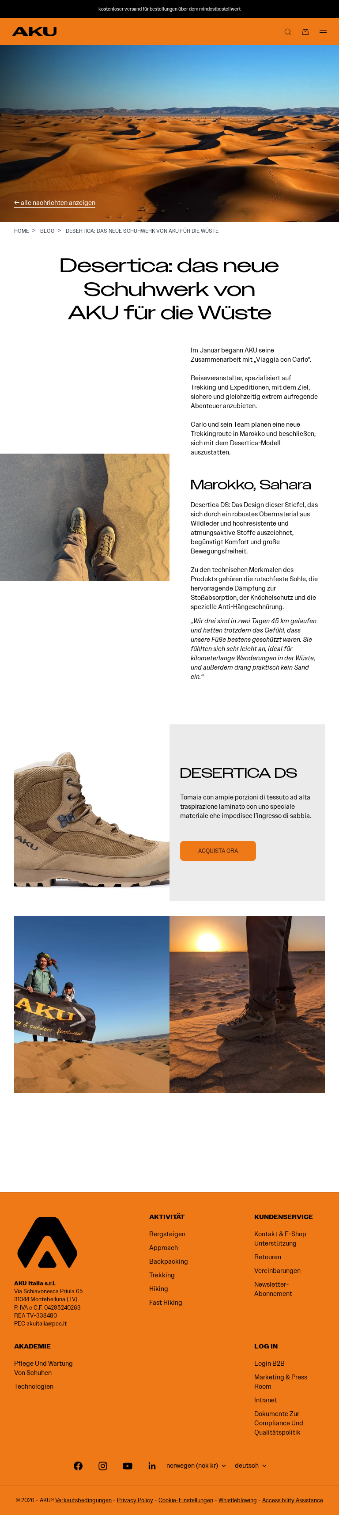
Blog (47, 230)
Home (21, 230)
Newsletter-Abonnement (273, 1289)
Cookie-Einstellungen (185, 1500)
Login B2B (269, 1363)
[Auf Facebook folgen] (78, 1466)
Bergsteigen (167, 1234)
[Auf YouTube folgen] (127, 1466)
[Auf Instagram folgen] (103, 1466)
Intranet (265, 1400)
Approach (163, 1248)
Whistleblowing (237, 1500)
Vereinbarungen (277, 1271)
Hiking (158, 1289)
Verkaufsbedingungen (83, 1500)
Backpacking (168, 1261)
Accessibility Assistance (292, 1500)
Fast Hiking (165, 1303)
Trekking (162, 1275)
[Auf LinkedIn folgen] (152, 1466)
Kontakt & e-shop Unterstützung (280, 1238)
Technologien (33, 1386)
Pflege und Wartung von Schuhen (43, 1368)
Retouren (267, 1257)
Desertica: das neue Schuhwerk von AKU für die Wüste (142, 230)
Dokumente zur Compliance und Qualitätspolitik (278, 1423)
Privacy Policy (135, 1500)
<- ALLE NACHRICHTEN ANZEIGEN (54, 203)
